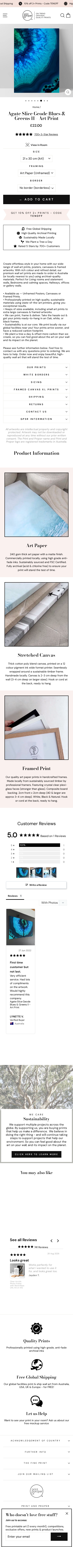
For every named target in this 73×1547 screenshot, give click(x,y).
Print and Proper (36, 1506)
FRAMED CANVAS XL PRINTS (36, 389)
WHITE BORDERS (36, 374)
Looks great (19, 1260)
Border (36, 180)
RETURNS (36, 404)
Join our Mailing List (36, 1474)
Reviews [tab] (13, 895)
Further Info (35, 1452)
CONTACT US (36, 411)
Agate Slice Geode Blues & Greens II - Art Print (20, 1004)
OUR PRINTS (36, 367)
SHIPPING (36, 396)
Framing (36, 166)
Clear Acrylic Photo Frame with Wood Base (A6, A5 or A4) (17, 1284)
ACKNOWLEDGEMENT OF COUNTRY (35, 1440)
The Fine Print (35, 1463)
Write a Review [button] (38, 885)
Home (36, 107)
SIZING (36, 382)
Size (36, 151)
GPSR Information (37, 419)
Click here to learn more (36, 1154)
